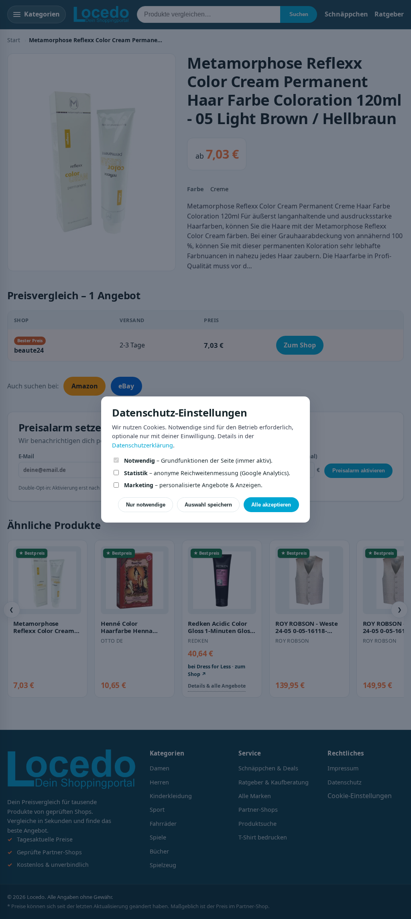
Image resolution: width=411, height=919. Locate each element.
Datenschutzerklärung (142, 445)
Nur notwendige (145, 505)
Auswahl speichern (208, 505)
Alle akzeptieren (271, 505)
